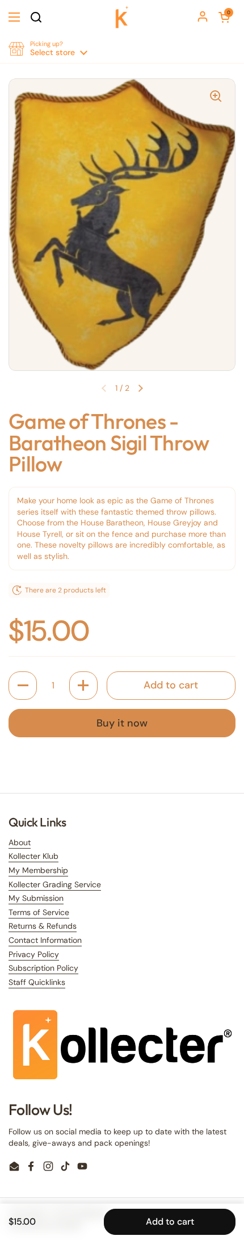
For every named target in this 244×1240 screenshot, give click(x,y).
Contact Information (45, 940)
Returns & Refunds (43, 926)
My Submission (36, 898)
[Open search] (35, 17)
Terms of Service (39, 912)
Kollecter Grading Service (55, 884)
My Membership (38, 870)
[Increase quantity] (83, 685)
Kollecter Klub (33, 856)
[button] (224, 17)
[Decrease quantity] (23, 685)
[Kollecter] (122, 17)
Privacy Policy (34, 954)
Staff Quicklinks (37, 982)
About (20, 842)
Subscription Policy (43, 968)
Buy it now (122, 723)
